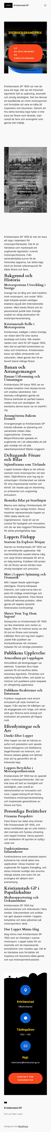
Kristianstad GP (21, 5)
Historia (36, 165)
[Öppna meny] (45, 5)
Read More (25, 202)
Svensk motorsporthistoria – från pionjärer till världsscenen (25, 157)
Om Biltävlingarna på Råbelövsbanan (24, 53)
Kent (14, 165)
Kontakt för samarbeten (25, 1078)
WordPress (23, 1126)
